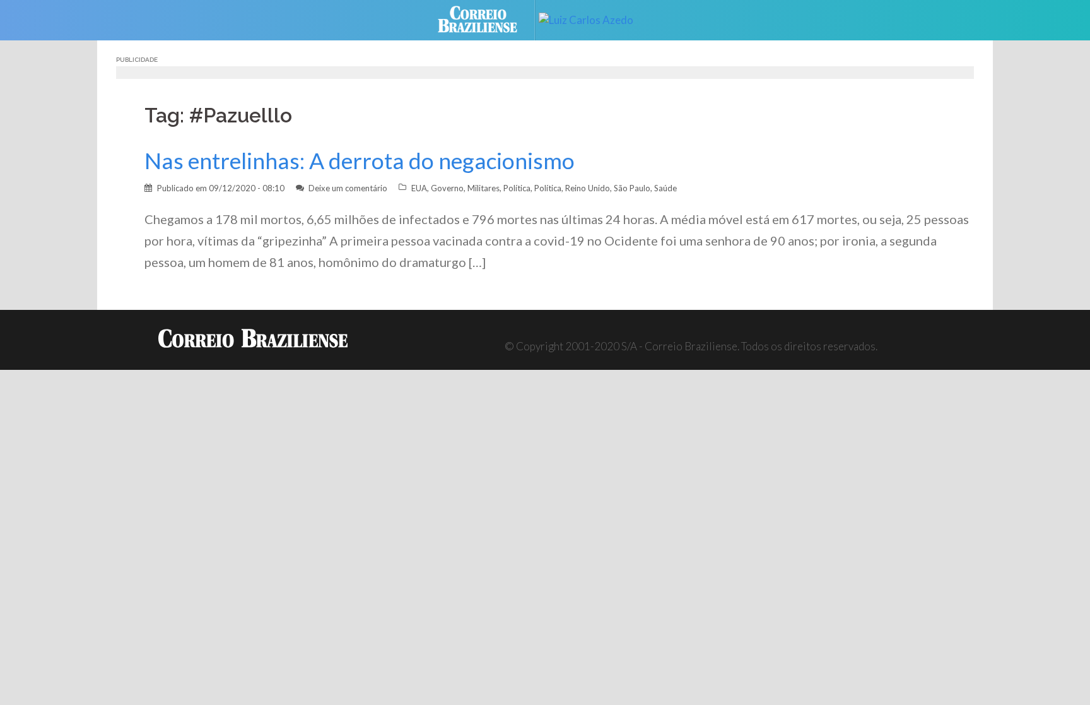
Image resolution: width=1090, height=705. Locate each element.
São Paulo (632, 188)
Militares (483, 188)
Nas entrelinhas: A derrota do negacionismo (359, 160)
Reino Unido (587, 188)
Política (516, 188)
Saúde (665, 188)
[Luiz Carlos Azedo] (595, 18)
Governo (447, 188)
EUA (419, 188)
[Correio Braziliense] (487, 18)
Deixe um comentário (347, 188)
